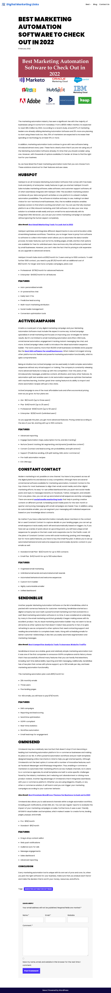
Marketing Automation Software (38, 889)
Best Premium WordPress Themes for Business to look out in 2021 (59, 795)
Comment (28, 925)
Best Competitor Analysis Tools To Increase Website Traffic (57, 644)
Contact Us (104, 4)
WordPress (63, 990)
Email (48, 915)
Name (26, 915)
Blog (95, 4)
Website (71, 915)
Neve (44, 990)
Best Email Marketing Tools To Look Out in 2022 (51, 224)
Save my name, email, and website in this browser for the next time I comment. (52, 963)
